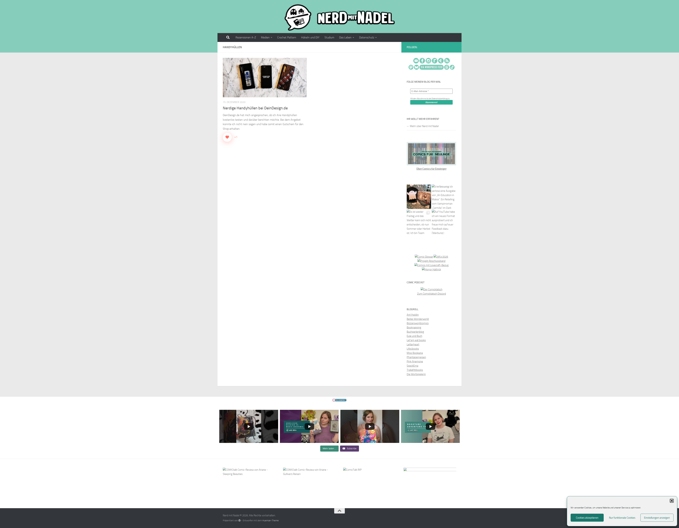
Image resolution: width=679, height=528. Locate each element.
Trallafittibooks (415, 370)
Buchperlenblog (415, 331)
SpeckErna (412, 365)
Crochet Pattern (286, 37)
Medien (265, 37)
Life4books (413, 348)
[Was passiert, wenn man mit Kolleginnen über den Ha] (419, 197)
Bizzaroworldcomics (418, 323)
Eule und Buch (414, 336)
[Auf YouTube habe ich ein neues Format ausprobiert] (444, 222)
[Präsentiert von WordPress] (239, 520)
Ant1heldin (413, 314)
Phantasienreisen (416, 357)
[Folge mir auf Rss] (455, 47)
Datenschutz (366, 37)
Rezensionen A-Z (246, 37)
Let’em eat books (416, 340)
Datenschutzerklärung (439, 98)
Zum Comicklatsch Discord (431, 293)
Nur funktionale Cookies (622, 517)
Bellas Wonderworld (418, 319)
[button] (672, 501)
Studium (329, 37)
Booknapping (414, 327)
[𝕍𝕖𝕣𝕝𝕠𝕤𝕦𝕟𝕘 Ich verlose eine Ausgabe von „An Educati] (444, 197)
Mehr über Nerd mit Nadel (424, 126)
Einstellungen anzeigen (657, 517)
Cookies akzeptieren (587, 517)
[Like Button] (227, 137)
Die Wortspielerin (416, 374)
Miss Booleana (415, 353)
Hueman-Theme (270, 520)
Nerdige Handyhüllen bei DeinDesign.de (255, 108)
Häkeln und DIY (310, 37)
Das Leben (345, 37)
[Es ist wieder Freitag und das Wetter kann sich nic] (419, 222)
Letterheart (413, 344)
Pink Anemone (415, 361)
